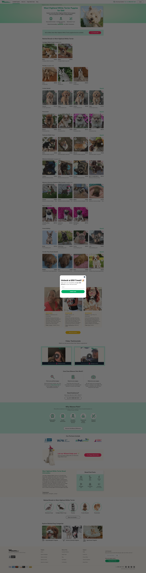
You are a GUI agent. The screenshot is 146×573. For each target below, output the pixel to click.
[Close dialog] (84, 277)
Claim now (73, 291)
